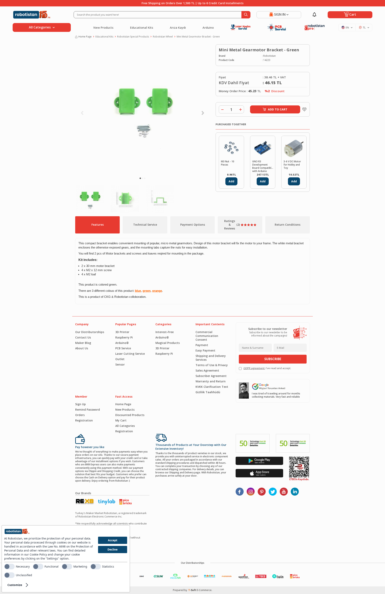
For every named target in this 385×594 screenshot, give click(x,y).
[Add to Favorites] (303, 109)
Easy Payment (205, 350)
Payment (202, 345)
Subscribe (272, 359)
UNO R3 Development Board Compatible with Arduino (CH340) (262, 166)
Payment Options (192, 224)
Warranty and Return (211, 381)
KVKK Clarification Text (212, 387)
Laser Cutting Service (130, 354)
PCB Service (123, 348)
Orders (80, 415)
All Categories (125, 426)
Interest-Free (164, 332)
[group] (142, 109)
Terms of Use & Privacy (212, 365)
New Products (103, 27)
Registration (84, 420)
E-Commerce (204, 590)
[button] (140, 178)
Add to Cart (277, 109)
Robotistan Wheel (163, 36)
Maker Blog (83, 343)
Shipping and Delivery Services (211, 358)
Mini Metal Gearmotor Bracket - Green (198, 36)
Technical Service (145, 224)
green (147, 290)
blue (138, 290)
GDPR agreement (253, 368)
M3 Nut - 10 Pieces (227, 163)
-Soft (192, 590)
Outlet (120, 359)
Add (231, 181)
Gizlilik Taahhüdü (208, 392)
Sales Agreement (207, 370)
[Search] (245, 14)
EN (347, 27)
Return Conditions (287, 224)
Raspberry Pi (124, 337)
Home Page (85, 36)
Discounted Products (129, 415)
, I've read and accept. (267, 368)
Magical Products (167, 343)
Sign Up (80, 404)
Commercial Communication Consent (207, 335)
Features (97, 224)
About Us (81, 348)
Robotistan (269, 56)
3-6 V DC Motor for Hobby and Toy (292, 165)
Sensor (120, 364)
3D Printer (122, 332)
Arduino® (122, 343)
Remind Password (87, 409)
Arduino (208, 27)
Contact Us (83, 337)
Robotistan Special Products (133, 36)
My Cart (121, 420)
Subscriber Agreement (211, 376)
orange (157, 290)
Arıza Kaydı (178, 27)
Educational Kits (141, 27)
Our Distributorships (89, 332)
